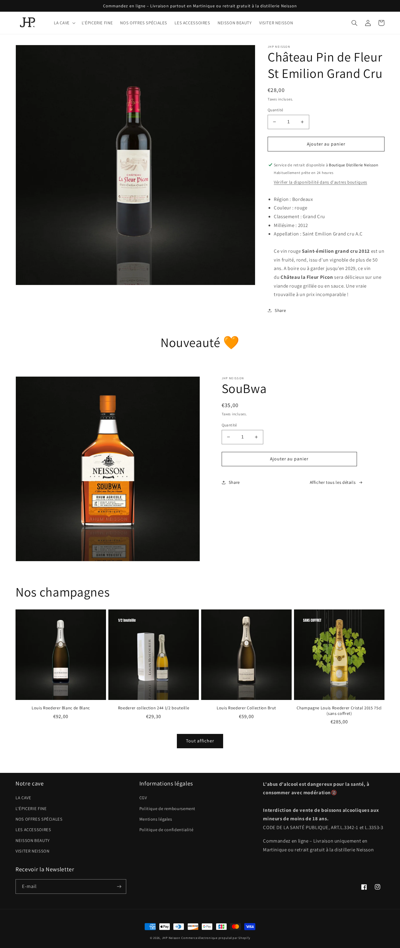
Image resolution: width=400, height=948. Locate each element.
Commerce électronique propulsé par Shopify (215, 938)
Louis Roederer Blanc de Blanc (61, 707)
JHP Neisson (171, 938)
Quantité (275, 109)
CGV (143, 797)
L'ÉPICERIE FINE (31, 808)
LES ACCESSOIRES (33, 829)
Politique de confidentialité (166, 829)
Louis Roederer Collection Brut (246, 707)
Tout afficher (200, 741)
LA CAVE (23, 797)
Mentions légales (155, 819)
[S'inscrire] (119, 886)
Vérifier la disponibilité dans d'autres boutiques (320, 182)
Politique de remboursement (167, 808)
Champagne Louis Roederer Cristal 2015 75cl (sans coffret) (339, 710)
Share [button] (280, 310)
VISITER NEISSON (32, 851)
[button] (64, 22)
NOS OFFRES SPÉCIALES (39, 819)
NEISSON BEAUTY (33, 840)
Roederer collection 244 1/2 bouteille (153, 707)
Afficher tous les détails (333, 482)
